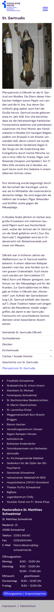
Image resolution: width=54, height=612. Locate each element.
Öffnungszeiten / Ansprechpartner (25, 593)
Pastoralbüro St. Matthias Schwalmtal (22, 512)
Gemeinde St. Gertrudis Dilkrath (22, 332)
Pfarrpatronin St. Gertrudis (18, 368)
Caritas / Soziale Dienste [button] (17, 356)
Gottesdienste (11, 338)
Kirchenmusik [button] (10, 350)
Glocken (7, 344)
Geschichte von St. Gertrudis (20, 362)
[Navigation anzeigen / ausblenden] (45, 9)
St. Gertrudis (13, 18)
